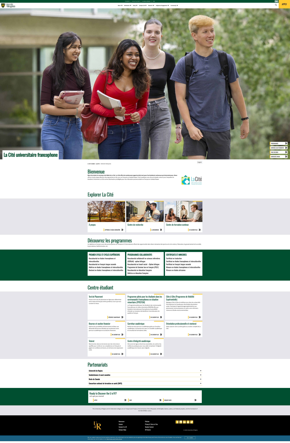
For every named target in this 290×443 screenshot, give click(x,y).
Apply (95, 400)
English (200, 162)
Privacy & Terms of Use (151, 424)
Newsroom (121, 421)
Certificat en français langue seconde (178, 264)
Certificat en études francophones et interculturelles (183, 261)
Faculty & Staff (136, 1)
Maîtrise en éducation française (137, 273)
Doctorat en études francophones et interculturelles (106, 270)
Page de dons (274, 152)
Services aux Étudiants (277, 148)
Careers (121, 424)
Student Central (149, 427)
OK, (190, 437)
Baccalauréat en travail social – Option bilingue (143, 264)
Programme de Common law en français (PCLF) (143, 267)
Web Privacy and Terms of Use (114, 439)
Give (154, 1)
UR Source (148, 430)
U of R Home (91, 164)
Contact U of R (123, 427)
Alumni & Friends (146, 1)
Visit (130, 400)
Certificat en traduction (174, 258)
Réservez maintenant (114, 317)
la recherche (155, 230)
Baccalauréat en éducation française (139, 270)
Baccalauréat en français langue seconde (102, 264)
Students (127, 1)
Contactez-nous (275, 157)
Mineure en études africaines (175, 270)
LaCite (98, 164)
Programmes (274, 143)
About (119, 5)
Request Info (167, 400)
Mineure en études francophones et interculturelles (183, 267)
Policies (147, 421)
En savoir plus (193, 230)
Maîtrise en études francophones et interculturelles (106, 267)
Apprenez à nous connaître (112, 230)
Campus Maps (122, 430)
